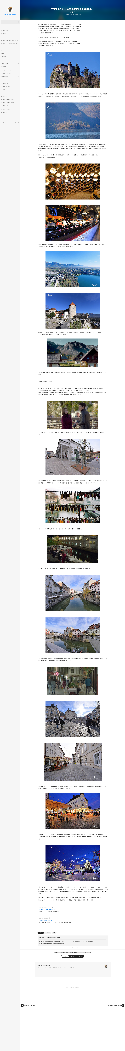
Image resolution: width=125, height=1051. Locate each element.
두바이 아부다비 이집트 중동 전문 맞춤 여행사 (49, 912)
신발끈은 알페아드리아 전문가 (46, 920)
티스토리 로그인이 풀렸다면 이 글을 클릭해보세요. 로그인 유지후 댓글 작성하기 (72, 952)
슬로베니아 (48, 938)
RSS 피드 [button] (5, 33)
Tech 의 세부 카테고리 (18, 63)
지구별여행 (41, 938)
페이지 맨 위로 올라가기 (123, 1005)
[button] (10, 27)
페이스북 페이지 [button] (6, 109)
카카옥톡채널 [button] (5, 96)
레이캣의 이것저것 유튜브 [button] (8, 102)
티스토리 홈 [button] (5, 83)
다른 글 (80, 956)
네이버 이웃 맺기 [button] (6, 30)
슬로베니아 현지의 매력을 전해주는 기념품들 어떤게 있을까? (52, 941)
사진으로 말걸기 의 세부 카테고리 (18, 73)
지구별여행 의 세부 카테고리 (18, 66)
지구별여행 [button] (5, 67)
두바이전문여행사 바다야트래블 (47, 910)
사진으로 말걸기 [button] (6, 73)
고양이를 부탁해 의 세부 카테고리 (18, 70)
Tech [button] (4, 63)
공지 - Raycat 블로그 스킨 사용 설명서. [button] (11, 40)
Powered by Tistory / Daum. (29, 1005)
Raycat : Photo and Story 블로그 (22, 1005)
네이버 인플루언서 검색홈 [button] (8, 99)
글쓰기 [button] (4, 89)
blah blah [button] (4, 76)
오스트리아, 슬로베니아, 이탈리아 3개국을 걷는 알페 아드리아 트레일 (55, 922)
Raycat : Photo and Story (44, 965)
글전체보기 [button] (3, 57)
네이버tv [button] (5, 112)
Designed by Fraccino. (116, 1005)
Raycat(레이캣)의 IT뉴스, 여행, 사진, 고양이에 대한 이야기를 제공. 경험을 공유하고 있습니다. (55, 967)
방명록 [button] (2, 53)
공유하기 (72, 956)
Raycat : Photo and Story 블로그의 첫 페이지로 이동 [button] (10, 10)
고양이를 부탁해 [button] (6, 70)
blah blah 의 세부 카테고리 (18, 76)
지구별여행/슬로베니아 (77, 14)
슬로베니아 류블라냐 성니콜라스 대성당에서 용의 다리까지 (51, 943)
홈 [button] (1, 50)
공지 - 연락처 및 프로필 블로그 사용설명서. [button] (11, 43)
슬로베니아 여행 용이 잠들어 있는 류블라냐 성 (83, 941)
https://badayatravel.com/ (45, 907)
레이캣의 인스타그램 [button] (7, 106)
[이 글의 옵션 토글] (42, 933)
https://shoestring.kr (43, 918)
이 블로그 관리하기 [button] (7, 86)
